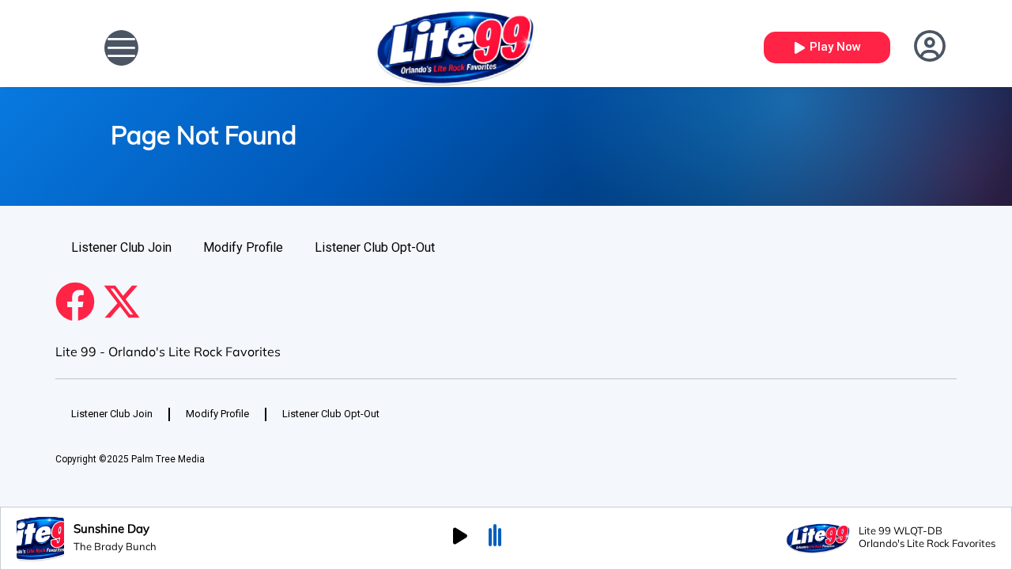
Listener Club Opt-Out (375, 247)
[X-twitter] (122, 301)
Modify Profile (243, 247)
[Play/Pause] (460, 538)
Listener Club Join (121, 247)
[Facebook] (75, 301)
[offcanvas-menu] (121, 48)
